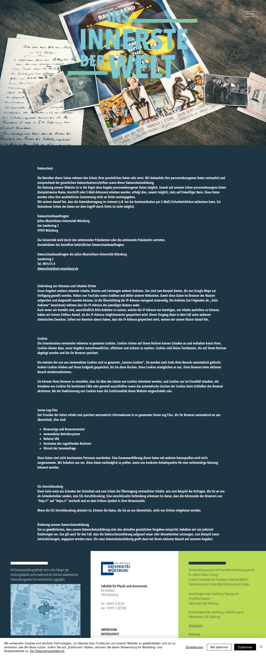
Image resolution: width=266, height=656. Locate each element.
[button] (250, 14)
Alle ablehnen (219, 647)
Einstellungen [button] (194, 647)
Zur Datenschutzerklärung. (47, 651)
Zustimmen (245, 647)
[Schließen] (261, 647)
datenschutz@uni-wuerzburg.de (57, 268)
